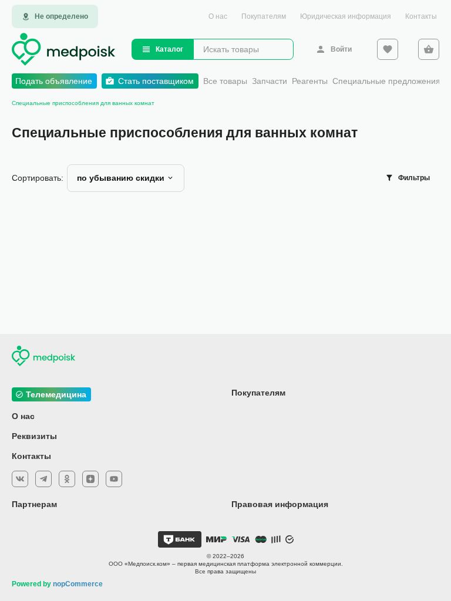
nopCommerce (78, 584)
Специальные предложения (386, 81)
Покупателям (263, 16)
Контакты (421, 16)
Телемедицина (56, 394)
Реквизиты (34, 436)
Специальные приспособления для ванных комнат (83, 103)
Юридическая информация (345, 16)
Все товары (225, 81)
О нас (217, 16)
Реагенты (310, 81)
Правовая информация (279, 504)
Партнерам (34, 504)
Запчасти (269, 81)
